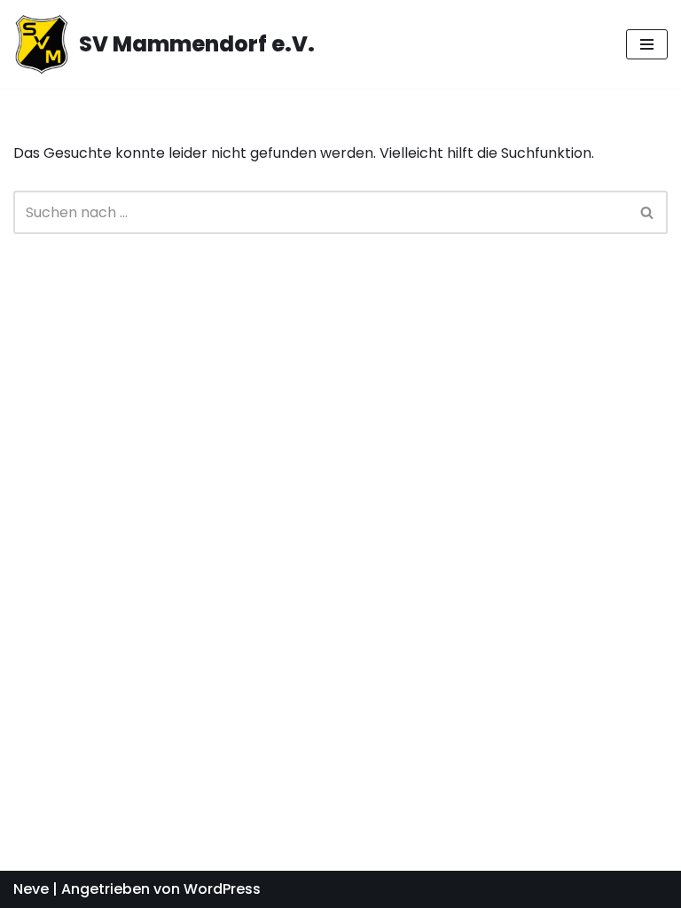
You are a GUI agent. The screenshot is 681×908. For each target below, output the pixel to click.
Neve (31, 889)
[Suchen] (648, 212)
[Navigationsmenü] (647, 44)
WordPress (222, 889)
